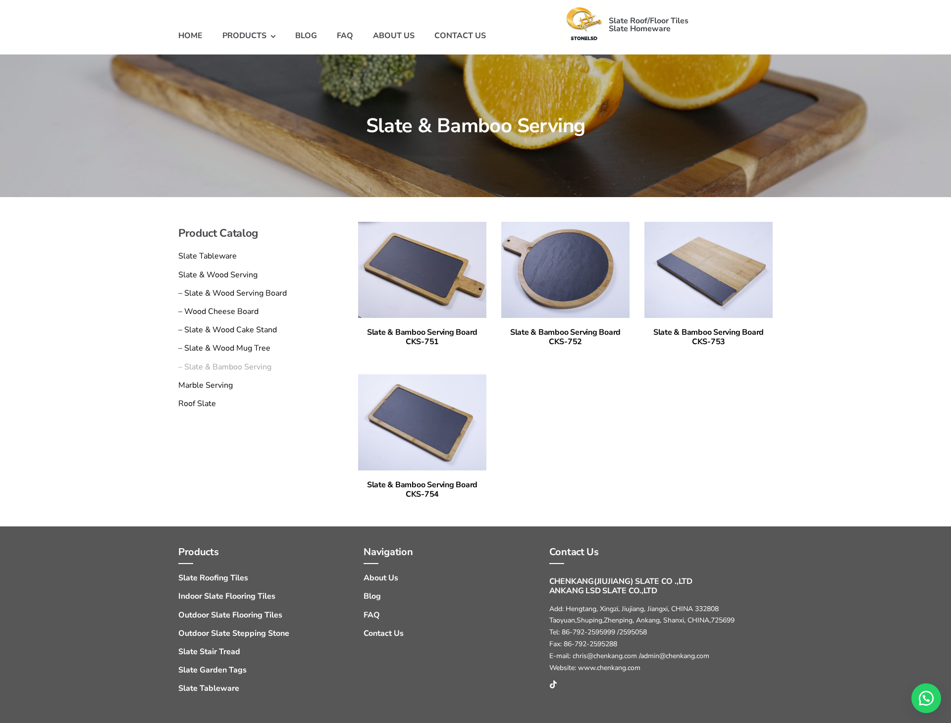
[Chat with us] (926, 698)
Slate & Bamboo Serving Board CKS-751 (422, 337)
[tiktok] (553, 684)
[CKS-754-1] (422, 378)
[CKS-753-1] (708, 225)
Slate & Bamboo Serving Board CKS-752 (565, 337)
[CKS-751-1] (422, 225)
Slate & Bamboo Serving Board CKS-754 (422, 489)
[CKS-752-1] (565, 225)
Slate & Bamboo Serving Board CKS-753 (708, 337)
